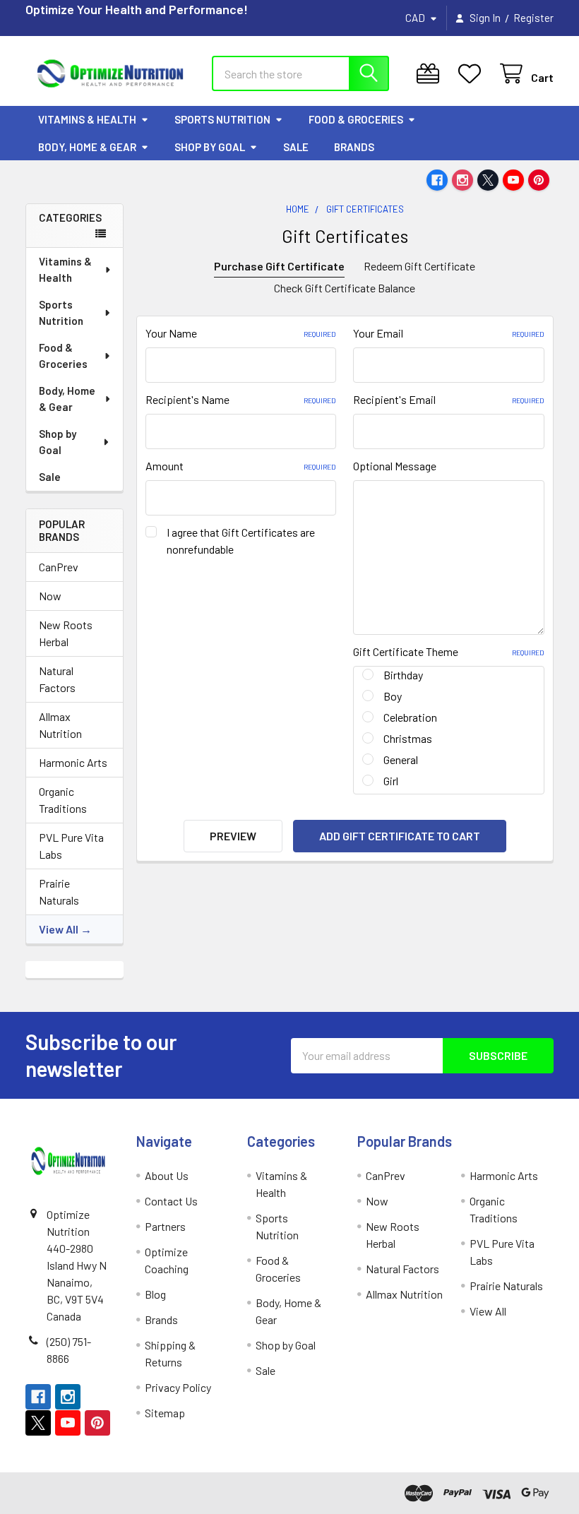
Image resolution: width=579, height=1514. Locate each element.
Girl (390, 780)
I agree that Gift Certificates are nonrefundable (241, 540)
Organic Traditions (63, 800)
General (400, 759)
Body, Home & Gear (87, 147)
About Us (167, 1175)
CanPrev (58, 566)
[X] (488, 180)
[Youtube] (513, 180)
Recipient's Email (448, 399)
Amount (241, 465)
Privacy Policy (178, 1387)
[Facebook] (437, 180)
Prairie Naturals (59, 891)
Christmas (407, 738)
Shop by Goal (209, 147)
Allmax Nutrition (60, 725)
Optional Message (394, 465)
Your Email (448, 333)
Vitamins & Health (87, 119)
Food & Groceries (356, 119)
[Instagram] (462, 180)
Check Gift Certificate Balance (344, 287)
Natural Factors (57, 679)
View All (58, 929)
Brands (354, 147)
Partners (165, 1226)
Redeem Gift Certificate (419, 266)
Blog (155, 1294)
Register (533, 17)
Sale (296, 147)
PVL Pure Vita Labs (71, 845)
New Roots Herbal (65, 633)
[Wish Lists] (472, 74)
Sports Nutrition (222, 119)
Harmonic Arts (73, 762)
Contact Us (171, 1201)
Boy (392, 696)
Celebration (410, 717)
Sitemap (165, 1412)
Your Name (241, 333)
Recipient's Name (241, 399)
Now (50, 595)
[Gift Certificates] (431, 74)
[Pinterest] (538, 180)
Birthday (403, 674)
